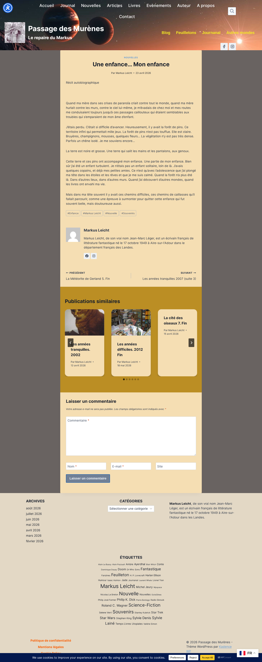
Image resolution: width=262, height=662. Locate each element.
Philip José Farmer (107, 600)
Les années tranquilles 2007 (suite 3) (169, 275)
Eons (137, 569)
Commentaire (78, 420)
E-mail (118, 466)
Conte (160, 564)
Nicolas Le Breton (109, 594)
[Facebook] (224, 46)
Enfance (73, 213)
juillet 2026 (34, 514)
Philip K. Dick (126, 599)
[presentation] (84, 322)
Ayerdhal (139, 564)
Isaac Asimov (114, 580)
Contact (127, 16)
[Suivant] (191, 342)
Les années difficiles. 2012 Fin (130, 349)
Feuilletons (186, 32)
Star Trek (157, 612)
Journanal (211, 32)
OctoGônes (156, 595)
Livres (134, 5)
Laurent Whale (145, 580)
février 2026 (34, 541)
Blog (166, 32)
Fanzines (105, 575)
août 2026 (33, 508)
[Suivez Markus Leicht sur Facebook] (87, 256)
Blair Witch (151, 564)
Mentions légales (51, 647)
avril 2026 (33, 530)
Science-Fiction (144, 605)
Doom (122, 569)
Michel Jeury (144, 587)
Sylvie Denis (141, 618)
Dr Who (130, 569)
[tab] (124, 379)
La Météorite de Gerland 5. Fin (88, 275)
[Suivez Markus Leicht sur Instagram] (94, 256)
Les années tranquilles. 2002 (80, 349)
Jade (124, 580)
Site (160, 466)
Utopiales (137, 623)
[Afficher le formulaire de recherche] (232, 11)
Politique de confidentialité (50, 640)
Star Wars (107, 618)
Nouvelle (111, 213)
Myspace (158, 587)
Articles (114, 5)
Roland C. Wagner (115, 605)
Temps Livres (123, 623)
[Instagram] (232, 46)
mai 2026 (33, 524)
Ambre (129, 564)
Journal (67, 5)
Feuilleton (120, 574)
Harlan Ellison (153, 575)
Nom (72, 466)
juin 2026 (32, 519)
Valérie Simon (150, 624)
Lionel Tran (158, 580)
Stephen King (124, 618)
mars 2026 (34, 535)
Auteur (184, 5)
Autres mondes (240, 32)
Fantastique (151, 569)
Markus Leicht (124, 73)
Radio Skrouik (157, 600)
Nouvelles (91, 5)
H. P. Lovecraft (137, 575)
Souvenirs (128, 213)
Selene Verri (105, 612)
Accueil (46, 5)
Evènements (159, 5)
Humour (102, 580)
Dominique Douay (109, 570)
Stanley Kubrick (142, 612)
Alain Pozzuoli (118, 564)
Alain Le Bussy (104, 564)
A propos (206, 5)
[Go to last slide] (70, 342)
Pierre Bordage (143, 600)
